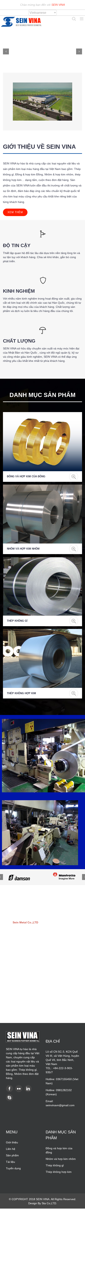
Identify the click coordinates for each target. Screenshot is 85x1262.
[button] (6, 51)
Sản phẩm (12, 1155)
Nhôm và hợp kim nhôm (23, 548)
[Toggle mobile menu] (82, 19)
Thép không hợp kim (21, 693)
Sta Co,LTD (49, 1203)
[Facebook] (9, 1088)
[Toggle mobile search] (74, 19)
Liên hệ (10, 1148)
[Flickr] (18, 1088)
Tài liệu (10, 1161)
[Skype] (9, 1097)
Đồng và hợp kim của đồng (26, 476)
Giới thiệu (12, 1142)
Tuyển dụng (13, 1168)
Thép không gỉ (17, 620)
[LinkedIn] (28, 1088)
